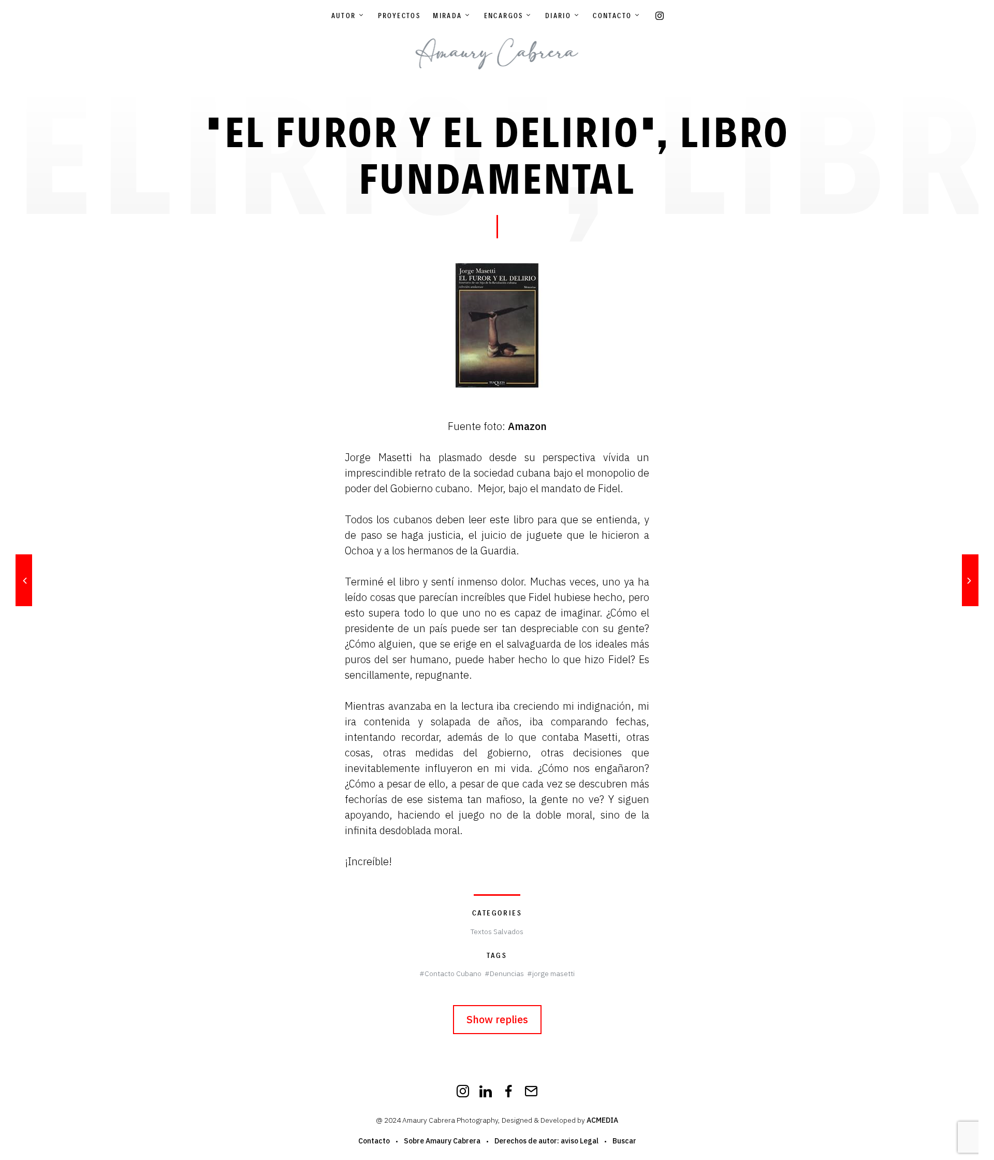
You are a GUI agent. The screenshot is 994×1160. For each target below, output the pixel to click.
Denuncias (507, 973)
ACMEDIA (602, 1120)
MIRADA (447, 15)
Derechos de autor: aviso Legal (546, 1140)
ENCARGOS (503, 15)
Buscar (624, 1140)
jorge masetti (553, 973)
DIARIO (558, 15)
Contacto (612, 15)
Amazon (527, 426)
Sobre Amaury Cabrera (442, 1140)
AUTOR (343, 15)
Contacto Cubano (453, 973)
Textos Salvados (497, 931)
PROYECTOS (399, 15)
